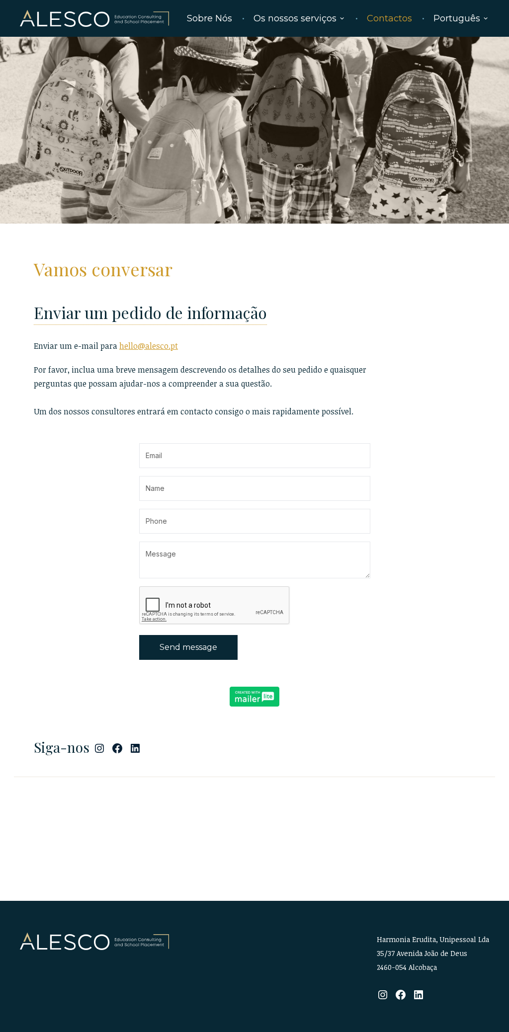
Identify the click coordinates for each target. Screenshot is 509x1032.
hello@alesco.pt (148, 345)
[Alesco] (95, 941)
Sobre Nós (209, 18)
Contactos (389, 18)
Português (456, 18)
